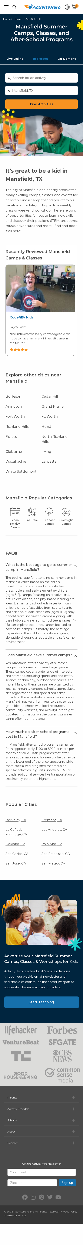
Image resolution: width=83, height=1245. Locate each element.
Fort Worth (15, 417)
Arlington (14, 406)
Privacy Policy (68, 1211)
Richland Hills (17, 427)
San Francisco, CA (56, 854)
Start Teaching (41, 1002)
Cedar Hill (50, 396)
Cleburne (14, 452)
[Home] (42, 6)
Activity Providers (18, 1108)
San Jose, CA (16, 863)
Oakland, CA (15, 844)
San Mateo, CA (53, 863)
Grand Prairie (53, 406)
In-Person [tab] (40, 58)
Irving (46, 452)
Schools (12, 1120)
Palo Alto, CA (52, 844)
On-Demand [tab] (67, 58)
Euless (11, 437)
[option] (40, 310)
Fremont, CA (52, 820)
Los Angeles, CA (54, 830)
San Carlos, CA (17, 854)
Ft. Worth (50, 417)
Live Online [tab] (15, 58)
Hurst (46, 427)
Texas (17, 19)
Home (7, 19)
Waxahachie (16, 461)
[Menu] (6, 7)
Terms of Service (16, 1215)
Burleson (13, 396)
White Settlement (21, 471)
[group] (40, 310)
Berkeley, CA (16, 820)
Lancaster (50, 461)
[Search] (14, 7)
